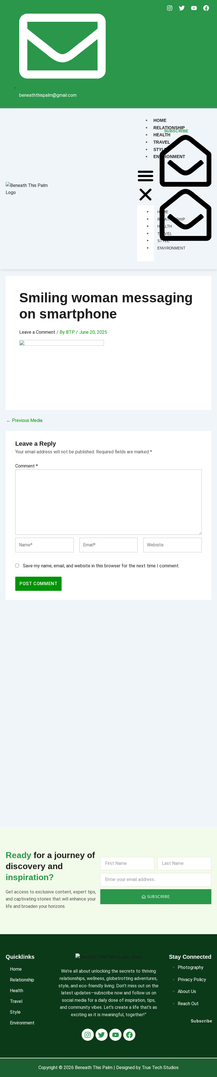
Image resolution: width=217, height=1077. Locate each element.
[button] (145, 186)
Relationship (22, 980)
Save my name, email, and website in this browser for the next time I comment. (101, 565)
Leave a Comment (37, 332)
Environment (22, 1023)
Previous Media (24, 420)
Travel (16, 1001)
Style (15, 1012)
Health (16, 990)
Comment (26, 466)
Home (16, 969)
